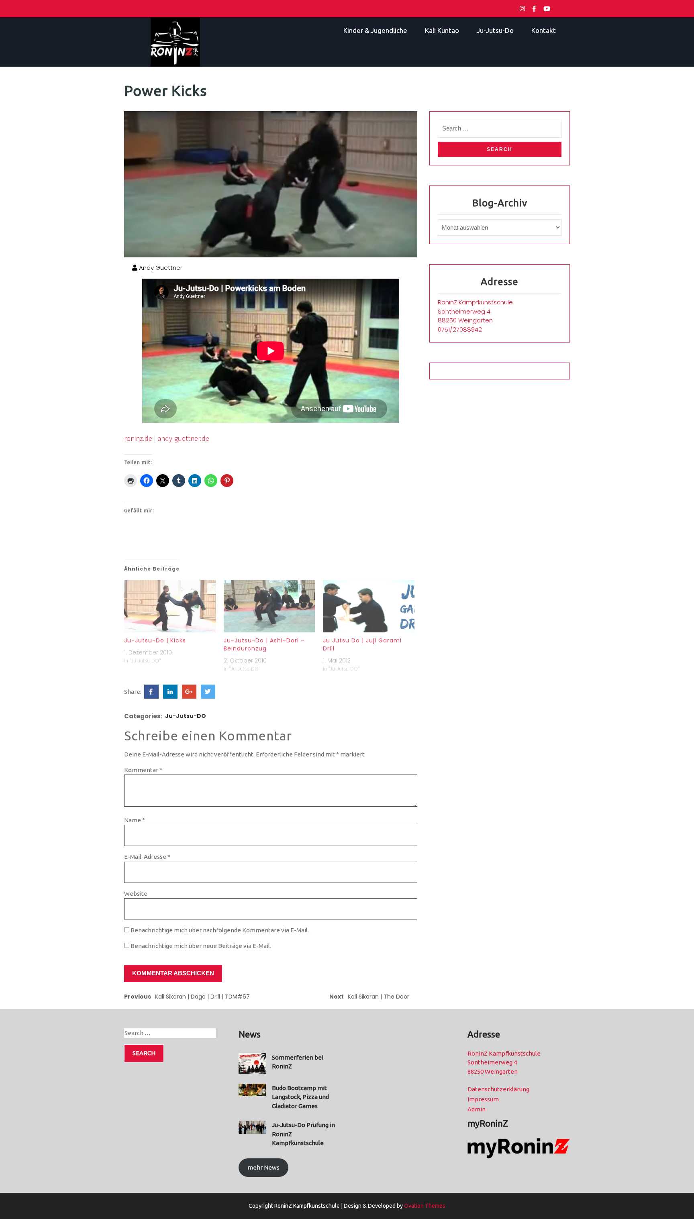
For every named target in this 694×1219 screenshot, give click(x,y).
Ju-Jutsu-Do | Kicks (155, 640)
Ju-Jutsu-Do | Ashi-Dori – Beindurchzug (264, 644)
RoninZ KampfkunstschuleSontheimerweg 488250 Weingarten (475, 311)
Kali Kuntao (442, 30)
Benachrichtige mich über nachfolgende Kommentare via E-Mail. (220, 930)
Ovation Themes (424, 1206)
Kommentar (143, 769)
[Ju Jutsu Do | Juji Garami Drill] (368, 606)
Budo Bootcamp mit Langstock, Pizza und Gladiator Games (300, 1096)
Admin (476, 1109)
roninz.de (138, 438)
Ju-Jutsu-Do (495, 30)
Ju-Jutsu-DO (185, 716)
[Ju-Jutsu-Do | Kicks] (170, 606)
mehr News (263, 1167)
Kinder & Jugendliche (375, 30)
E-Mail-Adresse (147, 856)
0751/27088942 (460, 329)
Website (135, 893)
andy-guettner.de (183, 438)
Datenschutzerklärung (498, 1089)
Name (134, 820)
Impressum (483, 1099)
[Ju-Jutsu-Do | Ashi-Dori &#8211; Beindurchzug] (269, 606)
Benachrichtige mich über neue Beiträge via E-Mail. (201, 945)
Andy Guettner (159, 267)
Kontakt (543, 30)
